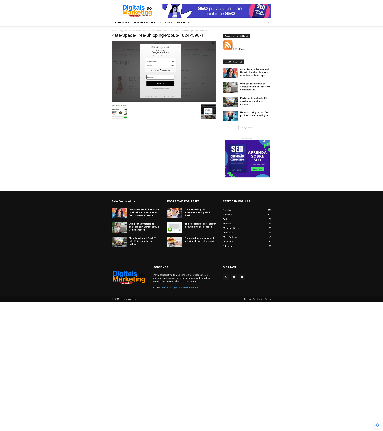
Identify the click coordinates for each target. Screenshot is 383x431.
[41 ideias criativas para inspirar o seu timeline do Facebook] (174, 227)
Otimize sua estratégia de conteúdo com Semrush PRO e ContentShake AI (255, 87)
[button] (267, 22)
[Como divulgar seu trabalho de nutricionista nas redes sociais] (174, 242)
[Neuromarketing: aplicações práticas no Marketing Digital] (230, 116)
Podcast (182, 22)
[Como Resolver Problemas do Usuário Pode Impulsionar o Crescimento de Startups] (230, 73)
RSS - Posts (238, 49)
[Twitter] (234, 277)
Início (114, 30)
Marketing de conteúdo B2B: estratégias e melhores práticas (254, 101)
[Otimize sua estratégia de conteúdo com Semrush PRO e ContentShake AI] (230, 87)
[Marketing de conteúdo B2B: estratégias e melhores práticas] (230, 102)
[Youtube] (242, 277)
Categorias (120, 22)
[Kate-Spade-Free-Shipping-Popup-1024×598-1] (164, 101)
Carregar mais (246, 127)
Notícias (165, 22)
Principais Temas (143, 22)
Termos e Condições (253, 299)
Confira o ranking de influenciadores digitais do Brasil (198, 212)
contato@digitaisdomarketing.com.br (180, 287)
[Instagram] (226, 277)
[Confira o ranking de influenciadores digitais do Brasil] (174, 213)
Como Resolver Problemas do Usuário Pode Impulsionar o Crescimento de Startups (255, 72)
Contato (268, 299)
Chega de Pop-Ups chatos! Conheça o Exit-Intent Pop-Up (143, 30)
